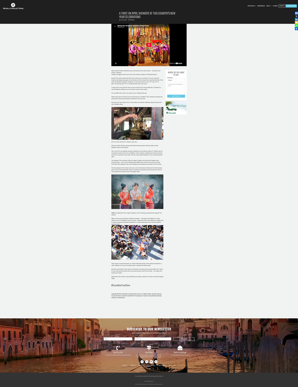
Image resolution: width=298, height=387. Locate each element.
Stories (275, 6)
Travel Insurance (161, 365)
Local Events (123, 20)
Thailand (132, 20)
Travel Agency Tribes (158, 384)
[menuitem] (251, 5)
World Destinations (143, 365)
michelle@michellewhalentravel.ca (180, 355)
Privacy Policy (172, 365)
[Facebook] (296, 13)
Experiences (261, 6)
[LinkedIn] (296, 19)
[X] (296, 16)
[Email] (296, 22)
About (268, 6)
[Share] (296, 28)
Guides (153, 365)
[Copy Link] (296, 25)
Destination (170, 77)
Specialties (251, 6)
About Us (124, 365)
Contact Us (133, 365)
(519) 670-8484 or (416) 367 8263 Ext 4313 (119, 355)
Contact (282, 6)
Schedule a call (291, 6)
